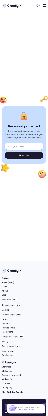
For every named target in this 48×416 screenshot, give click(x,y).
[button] (36, 5)
